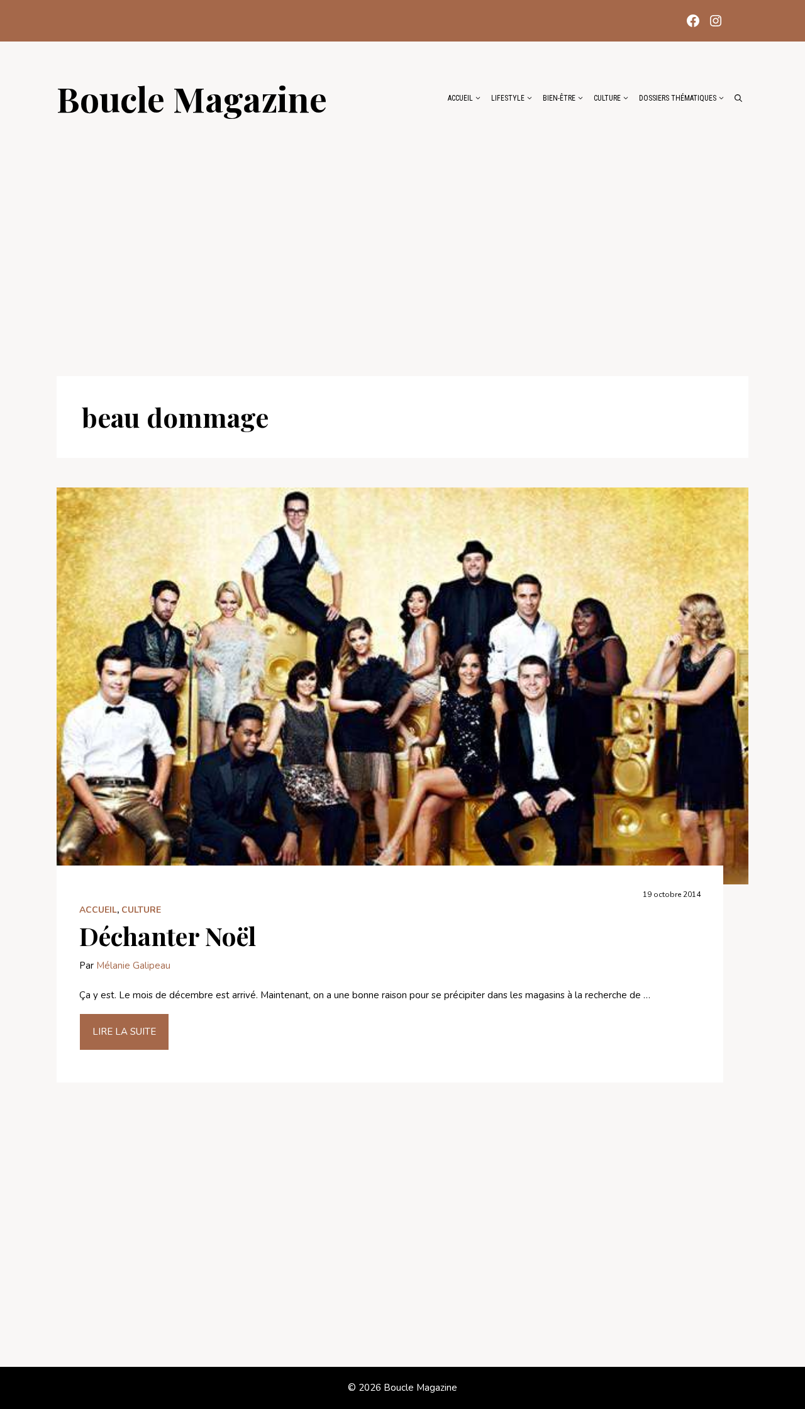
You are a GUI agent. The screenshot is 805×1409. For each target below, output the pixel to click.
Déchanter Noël (167, 935)
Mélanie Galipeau (133, 965)
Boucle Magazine (192, 98)
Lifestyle (508, 98)
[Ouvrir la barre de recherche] (738, 98)
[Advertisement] (402, 240)
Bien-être (559, 98)
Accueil (460, 98)
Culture (607, 98)
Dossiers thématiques (677, 98)
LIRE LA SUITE (124, 1031)
